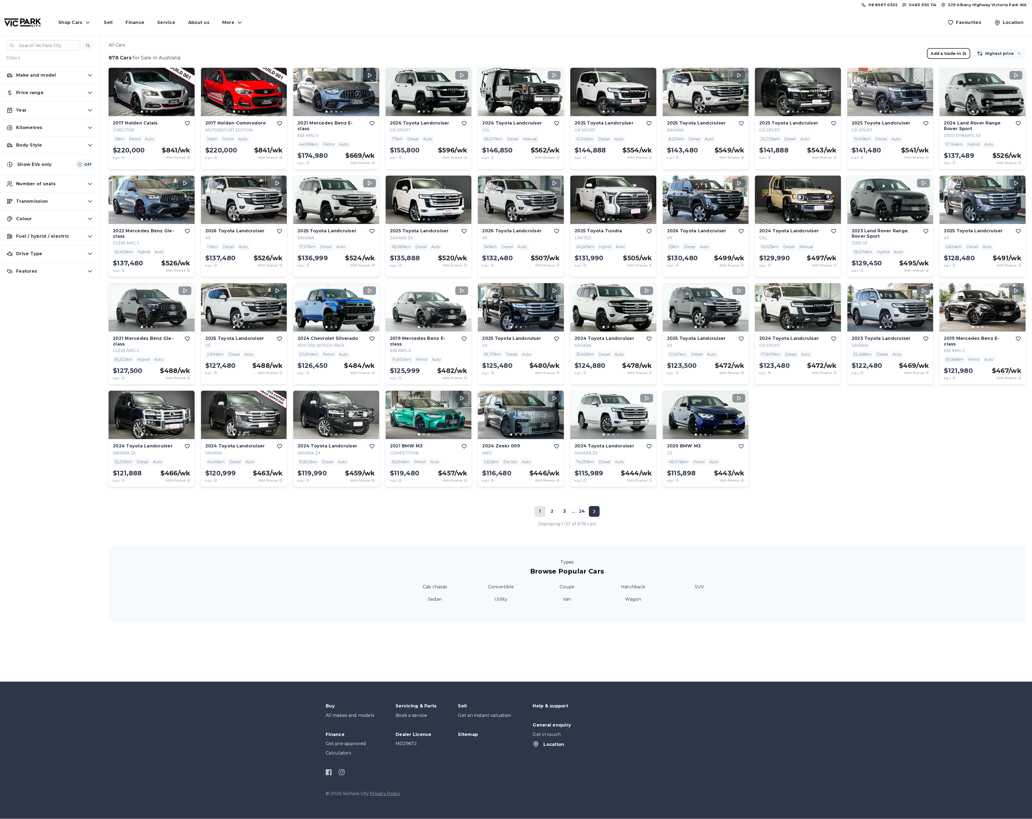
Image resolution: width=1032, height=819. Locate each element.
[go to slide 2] (146, 111)
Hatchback (633, 586)
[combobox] (43, 45)
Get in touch (547, 734)
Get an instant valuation (484, 715)
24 (582, 511)
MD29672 (406, 743)
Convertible (501, 586)
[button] (88, 45)
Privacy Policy (385, 793)
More (228, 22)
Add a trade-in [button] (946, 53)
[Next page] (594, 511)
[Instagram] (341, 772)
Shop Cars (70, 22)
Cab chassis (435, 586)
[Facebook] (329, 772)
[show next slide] (186, 96)
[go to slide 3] (151, 111)
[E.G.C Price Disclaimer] (123, 157)
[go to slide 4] (156, 111)
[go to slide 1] (142, 111)
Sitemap (468, 734)
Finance (135, 22)
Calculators (338, 753)
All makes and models (350, 715)
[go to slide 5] (161, 111)
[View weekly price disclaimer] (188, 157)
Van (567, 599)
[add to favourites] (187, 123)
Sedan (435, 599)
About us (198, 22)
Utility (500, 599)
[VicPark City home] (22, 22)
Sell (108, 22)
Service (166, 22)
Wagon (633, 599)
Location (553, 744)
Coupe (567, 586)
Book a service (411, 715)
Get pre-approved (346, 743)
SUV (699, 586)
